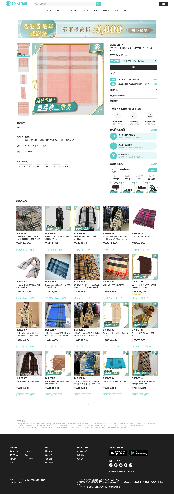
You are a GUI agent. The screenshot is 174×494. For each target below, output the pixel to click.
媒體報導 (80, 459)
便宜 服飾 (94, 427)
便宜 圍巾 (49, 427)
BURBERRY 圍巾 (75, 426)
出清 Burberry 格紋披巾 (44, 426)
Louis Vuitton (30, 459)
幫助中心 (48, 451)
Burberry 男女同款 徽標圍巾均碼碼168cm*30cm (61, 424)
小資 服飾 (101, 427)
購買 (133, 67)
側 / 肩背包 (14, 459)
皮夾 (11, 463)
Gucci (27, 455)
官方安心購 (14, 455)
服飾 (66, 426)
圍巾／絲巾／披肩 (39, 146)
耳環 (38, 166)
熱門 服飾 (109, 427)
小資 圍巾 (57, 427)
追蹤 (153, 170)
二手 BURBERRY (108, 426)
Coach (27, 451)
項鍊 (46, 166)
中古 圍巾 (72, 427)
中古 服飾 (116, 427)
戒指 (66, 166)
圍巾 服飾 (98, 426)
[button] (116, 177)
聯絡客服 (48, 455)
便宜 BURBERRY (120, 426)
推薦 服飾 (124, 427)
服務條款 (48, 459)
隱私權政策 (49, 463)
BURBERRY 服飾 (87, 426)
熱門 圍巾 (64, 427)
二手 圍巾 (42, 427)
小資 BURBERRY (133, 426)
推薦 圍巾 (79, 427)
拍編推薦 (80, 455)
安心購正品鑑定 (83, 451)
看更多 (87, 405)
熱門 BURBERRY (146, 426)
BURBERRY (29, 152)
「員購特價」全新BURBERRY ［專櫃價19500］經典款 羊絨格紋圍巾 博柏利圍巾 (102, 424)
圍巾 (62, 426)
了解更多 (154, 130)
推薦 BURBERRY (31, 427)
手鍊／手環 (56, 166)
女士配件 (28, 146)
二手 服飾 (86, 427)
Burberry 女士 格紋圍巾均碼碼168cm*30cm (30, 424)
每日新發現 (14, 451)
